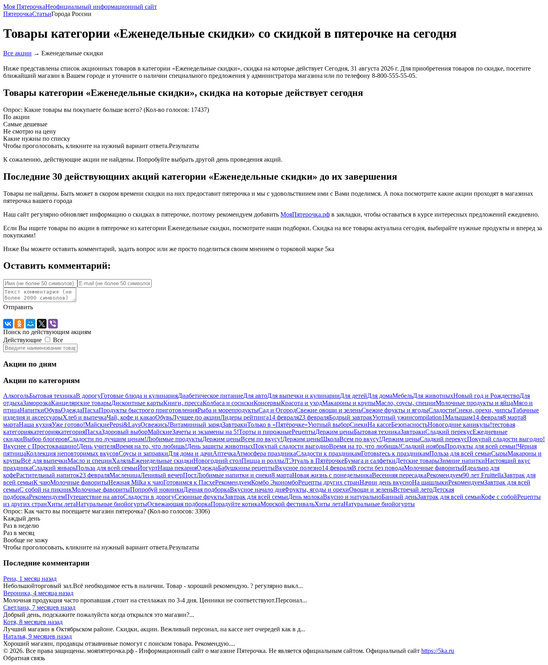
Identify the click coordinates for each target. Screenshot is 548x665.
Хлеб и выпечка (85, 417)
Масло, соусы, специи (405, 402)
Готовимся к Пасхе (189, 482)
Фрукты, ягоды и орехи (316, 489)
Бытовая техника (52, 395)
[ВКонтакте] (8, 323)
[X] (42, 323)
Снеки (358, 424)
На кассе (379, 424)
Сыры (499, 453)
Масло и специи (89, 460)
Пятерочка (17, 13)
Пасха (90, 410)
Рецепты (303, 431)
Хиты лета (61, 504)
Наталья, (37, 636)
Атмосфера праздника (266, 453)
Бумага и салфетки (370, 460)
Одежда (71, 410)
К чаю (41, 482)
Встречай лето (412, 489)
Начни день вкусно (385, 482)
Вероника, (38, 593)
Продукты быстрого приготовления (148, 410)
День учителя (97, 446)
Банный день (399, 496)
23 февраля (314, 417)
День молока (305, 496)
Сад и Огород (277, 410)
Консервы (267, 402)
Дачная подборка (206, 489)
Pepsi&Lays (125, 424)
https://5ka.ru (437, 650)
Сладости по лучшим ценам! (107, 439)
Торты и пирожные (265, 431)
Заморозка (37, 402)
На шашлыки (430, 482)
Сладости (441, 410)
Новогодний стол (217, 460)
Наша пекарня (177, 467)
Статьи (41, 13)
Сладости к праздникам (328, 453)
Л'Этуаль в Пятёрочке (314, 460)
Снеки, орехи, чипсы (483, 410)
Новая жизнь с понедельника (332, 475)
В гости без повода (378, 467)
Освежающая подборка (179, 504)
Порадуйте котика (235, 504)
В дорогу (88, 395)
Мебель (402, 395)
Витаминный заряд (196, 424)
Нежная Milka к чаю (135, 482)
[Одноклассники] (19, 323)
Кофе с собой (499, 496)
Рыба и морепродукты (227, 410)
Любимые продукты (174, 439)
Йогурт (148, 467)
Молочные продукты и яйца (474, 402)
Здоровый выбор (124, 431)
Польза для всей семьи (460, 453)
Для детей (353, 395)
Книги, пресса (183, 402)
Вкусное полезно (298, 467)
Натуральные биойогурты (111, 504)
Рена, (30, 578)
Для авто (255, 395)
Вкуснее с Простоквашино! (41, 446)
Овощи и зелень (371, 489)
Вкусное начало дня (257, 489)
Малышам (459, 417)
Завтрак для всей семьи (256, 496)
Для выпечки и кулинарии (303, 395)
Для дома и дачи (190, 453)
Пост (190, 475)
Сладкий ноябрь (422, 446)
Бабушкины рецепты (246, 467)
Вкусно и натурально (352, 496)
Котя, (33, 621)
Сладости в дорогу (149, 496)
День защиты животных (220, 446)
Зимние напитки (462, 460)
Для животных (433, 395)
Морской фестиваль (287, 504)
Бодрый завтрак (350, 417)
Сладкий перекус (449, 431)
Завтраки (234, 424)
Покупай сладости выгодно (291, 446)
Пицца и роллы (263, 460)
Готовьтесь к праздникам (395, 453)
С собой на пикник (45, 489)
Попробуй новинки (156, 489)
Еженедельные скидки (162, 460)
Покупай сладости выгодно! (506, 439)
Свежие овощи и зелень (328, 410)
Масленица (125, 475)
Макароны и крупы (348, 402)
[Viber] (53, 323)
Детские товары (417, 460)
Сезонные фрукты (199, 496)
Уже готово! (68, 424)
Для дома (379, 395)
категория (44, 431)
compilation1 (428, 417)
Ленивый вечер (161, 475)
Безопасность (409, 424)
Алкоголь (16, 395)
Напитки (32, 410)
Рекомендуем (444, 475)
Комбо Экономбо (274, 482)
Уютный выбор (329, 424)
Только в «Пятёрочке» (277, 424)
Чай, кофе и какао (131, 417)
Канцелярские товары (81, 402)
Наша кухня (35, 424)
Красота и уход (301, 402)
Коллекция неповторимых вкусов (72, 453)
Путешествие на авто (94, 496)
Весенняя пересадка (399, 475)
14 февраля (284, 417)
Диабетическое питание (210, 395)
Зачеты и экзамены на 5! (205, 431)
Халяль (122, 460)
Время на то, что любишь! (151, 446)
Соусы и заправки (143, 453)
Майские (97, 424)
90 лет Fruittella (483, 475)
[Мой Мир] (30, 323)
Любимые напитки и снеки (234, 475)
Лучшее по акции (196, 417)
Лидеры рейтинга (244, 417)
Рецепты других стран (328, 482)
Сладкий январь (54, 467)
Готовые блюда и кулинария (139, 395)
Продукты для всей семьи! (481, 446)
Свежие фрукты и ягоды (394, 410)
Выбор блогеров (45, 439)
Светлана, (39, 607)
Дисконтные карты (137, 402)
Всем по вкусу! (261, 439)
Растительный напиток (47, 475)
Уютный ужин (392, 417)
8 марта (513, 417)
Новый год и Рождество (486, 395)
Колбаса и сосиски (228, 402)
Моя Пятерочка (80, 6)
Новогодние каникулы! (460, 424)
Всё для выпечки (44, 460)
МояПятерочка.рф (305, 214)
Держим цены (334, 431)
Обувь (52, 410)
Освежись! (155, 424)
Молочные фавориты (433, 467)
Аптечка (224, 453)
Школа (330, 439)
